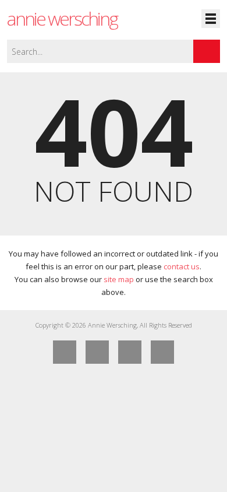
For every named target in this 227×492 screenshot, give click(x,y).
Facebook (64, 352)
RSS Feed (129, 352)
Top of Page (162, 352)
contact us (182, 266)
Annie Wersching (62, 18)
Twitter (97, 352)
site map (119, 279)
